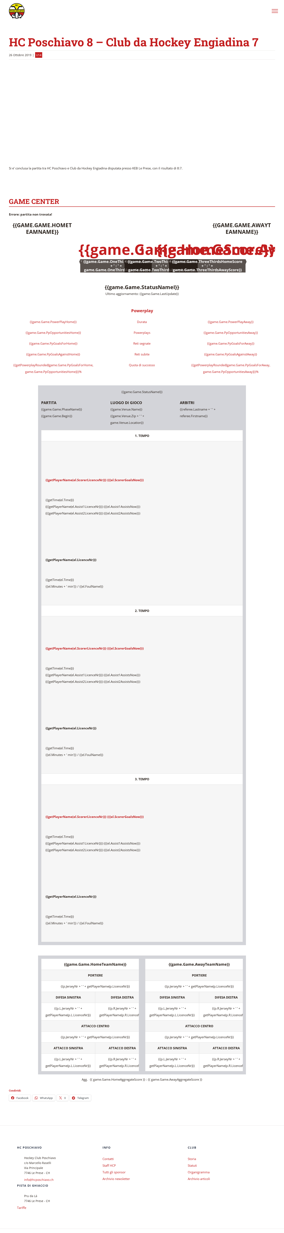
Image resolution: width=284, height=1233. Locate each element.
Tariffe (21, 1208)
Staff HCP (109, 1165)
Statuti (192, 1165)
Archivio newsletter (116, 1179)
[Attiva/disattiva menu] (275, 11)
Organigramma (199, 1172)
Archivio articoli (199, 1179)
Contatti (108, 1159)
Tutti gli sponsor (114, 1172)
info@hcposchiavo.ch (39, 1180)
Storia (192, 1159)
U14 (38, 55)
